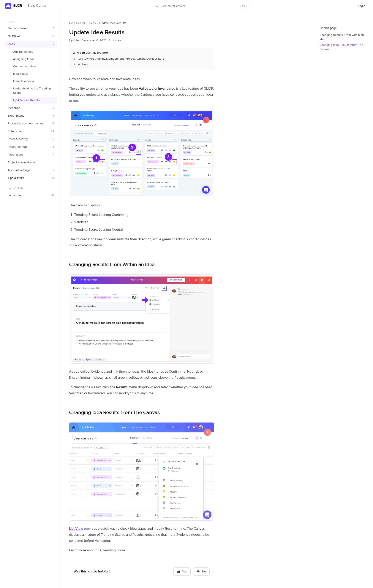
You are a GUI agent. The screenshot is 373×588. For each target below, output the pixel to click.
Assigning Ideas (23, 59)
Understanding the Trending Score (32, 91)
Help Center (77, 23)
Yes (184, 571)
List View (76, 529)
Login (363, 7)
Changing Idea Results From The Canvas (114, 412)
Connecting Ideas (24, 66)
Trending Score (113, 550)
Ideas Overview (23, 81)
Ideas (92, 23)
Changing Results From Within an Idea (112, 264)
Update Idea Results (26, 100)
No (204, 571)
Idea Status (20, 74)
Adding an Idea (23, 52)
